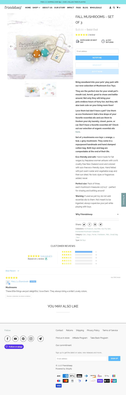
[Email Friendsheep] (41, 339)
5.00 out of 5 (46, 256)
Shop (35, 8)
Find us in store (62, 338)
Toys (77, 237)
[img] (11, 278)
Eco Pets (97, 229)
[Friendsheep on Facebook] (8, 339)
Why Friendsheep (84, 214)
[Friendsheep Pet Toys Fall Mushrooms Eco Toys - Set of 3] (40, 46)
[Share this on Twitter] (84, 224)
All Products (89, 229)
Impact (70, 8)
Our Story (59, 8)
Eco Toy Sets (106, 229)
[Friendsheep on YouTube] (16, 339)
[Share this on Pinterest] (95, 224)
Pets (108, 234)
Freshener (101, 234)
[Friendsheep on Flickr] (36, 339)
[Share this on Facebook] (89, 224)
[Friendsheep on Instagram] (31, 339)
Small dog (114, 234)
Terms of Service (110, 330)
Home (28, 8)
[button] (82, 35)
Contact (59, 330)
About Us (47, 8)
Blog (85, 8)
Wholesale (96, 8)
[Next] (69, 46)
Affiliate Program (79, 338)
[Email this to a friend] (100, 224)
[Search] (114, 7)
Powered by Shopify (64, 369)
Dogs (89, 234)
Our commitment (63, 345)
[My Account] (110, 7)
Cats (84, 234)
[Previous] (11, 46)
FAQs (78, 8)
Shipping (80, 330)
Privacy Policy (93, 330)
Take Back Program (99, 338)
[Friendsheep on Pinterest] (23, 339)
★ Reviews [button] (124, 200)
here (78, 132)
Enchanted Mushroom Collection (88, 231)
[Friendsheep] (13, 7)
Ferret (94, 234)
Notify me (97, 58)
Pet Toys (83, 240)
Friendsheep (67, 366)
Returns (69, 330)
